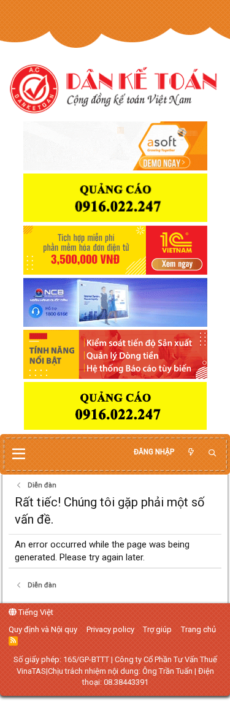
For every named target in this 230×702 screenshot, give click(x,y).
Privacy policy (110, 629)
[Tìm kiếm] (212, 453)
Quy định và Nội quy (43, 629)
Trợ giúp (157, 629)
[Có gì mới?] (190, 452)
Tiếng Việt (35, 612)
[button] (18, 454)
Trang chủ (198, 629)
